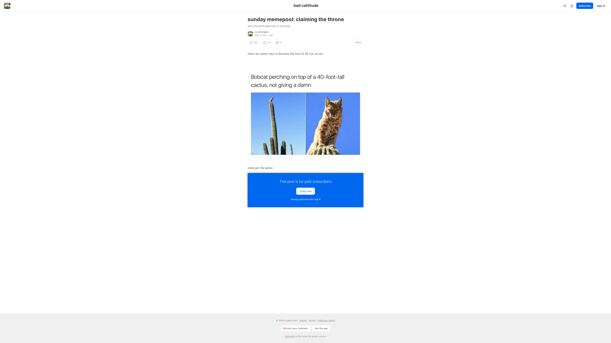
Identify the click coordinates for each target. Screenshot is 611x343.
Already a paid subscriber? (305, 199)
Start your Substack (297, 328)
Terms (312, 320)
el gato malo (261, 32)
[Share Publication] (572, 6)
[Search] (565, 6)
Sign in (601, 5)
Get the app (321, 328)
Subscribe (585, 5)
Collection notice (326, 320)
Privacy (303, 320)
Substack (290, 336)
